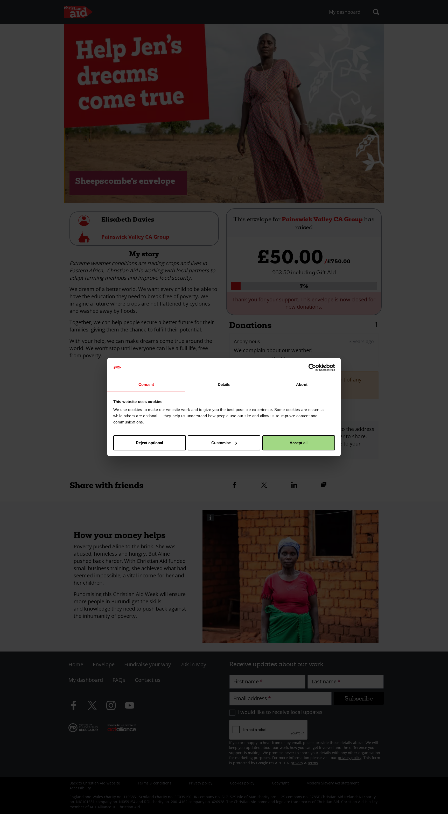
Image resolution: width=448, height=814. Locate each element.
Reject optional (149, 443)
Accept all (298, 443)
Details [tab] (224, 384)
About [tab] (301, 384)
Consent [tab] (146, 384)
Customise (221, 443)
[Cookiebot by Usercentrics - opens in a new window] (312, 367)
